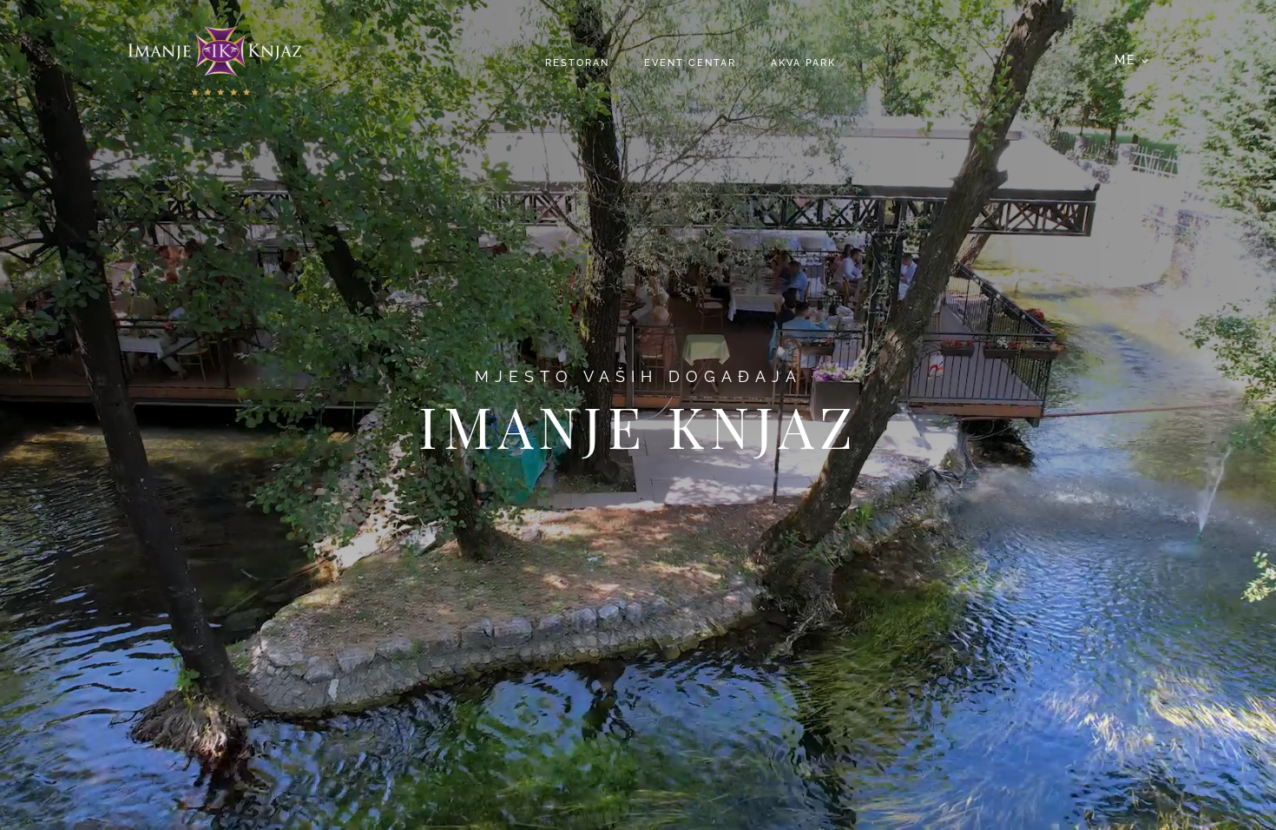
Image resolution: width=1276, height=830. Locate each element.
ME (1125, 60)
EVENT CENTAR (690, 63)
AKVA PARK (803, 63)
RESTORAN (577, 63)
